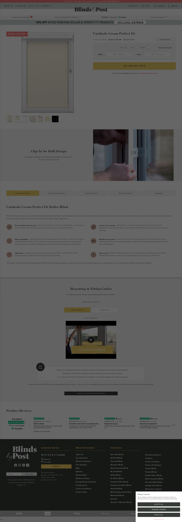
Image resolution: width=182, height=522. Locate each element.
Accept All (159, 504)
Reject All (158, 515)
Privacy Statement (159, 519)
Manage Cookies (159, 509)
